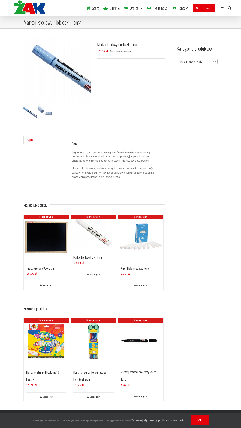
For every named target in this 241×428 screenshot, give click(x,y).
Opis (30, 140)
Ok (200, 420)
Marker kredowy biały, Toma (87, 257)
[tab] (30, 140)
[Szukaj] (229, 8)
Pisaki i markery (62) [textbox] (196, 61)
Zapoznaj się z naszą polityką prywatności (158, 420)
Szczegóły (48, 285)
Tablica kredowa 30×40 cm (40, 268)
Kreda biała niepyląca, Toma (135, 268)
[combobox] (197, 61)
